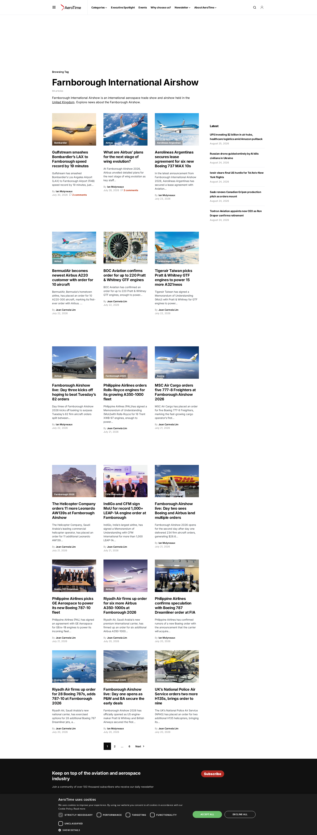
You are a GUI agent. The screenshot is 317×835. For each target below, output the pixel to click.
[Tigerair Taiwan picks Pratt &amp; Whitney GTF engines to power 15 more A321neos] (177, 248)
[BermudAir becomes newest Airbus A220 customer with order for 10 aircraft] (74, 248)
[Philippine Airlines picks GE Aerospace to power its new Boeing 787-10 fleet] (74, 576)
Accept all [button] (207, 814)
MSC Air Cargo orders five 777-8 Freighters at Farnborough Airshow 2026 (175, 392)
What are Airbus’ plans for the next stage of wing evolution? (123, 157)
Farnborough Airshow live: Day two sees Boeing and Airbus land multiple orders (175, 511)
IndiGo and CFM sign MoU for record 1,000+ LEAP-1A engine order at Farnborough (124, 511)
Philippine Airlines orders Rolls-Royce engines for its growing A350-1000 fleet (125, 392)
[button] (54, 7)
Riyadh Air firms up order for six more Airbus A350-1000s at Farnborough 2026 (125, 605)
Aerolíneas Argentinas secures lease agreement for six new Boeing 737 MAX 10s (174, 159)
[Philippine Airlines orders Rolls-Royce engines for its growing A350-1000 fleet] (125, 362)
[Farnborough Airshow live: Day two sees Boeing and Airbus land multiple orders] (177, 481)
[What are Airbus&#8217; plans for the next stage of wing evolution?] (125, 129)
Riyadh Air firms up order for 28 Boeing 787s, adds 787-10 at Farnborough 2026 (74, 696)
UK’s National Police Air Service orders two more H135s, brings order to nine (176, 696)
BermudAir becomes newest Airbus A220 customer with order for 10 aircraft (72, 277)
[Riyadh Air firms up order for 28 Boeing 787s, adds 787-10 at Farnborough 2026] (74, 666)
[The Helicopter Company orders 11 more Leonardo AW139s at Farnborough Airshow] (74, 481)
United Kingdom (63, 102)
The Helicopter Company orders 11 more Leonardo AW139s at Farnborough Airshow (74, 511)
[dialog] (158, 814)
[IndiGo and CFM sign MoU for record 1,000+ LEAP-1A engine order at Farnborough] (125, 481)
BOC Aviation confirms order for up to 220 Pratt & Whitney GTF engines (124, 275)
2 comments (79, 194)
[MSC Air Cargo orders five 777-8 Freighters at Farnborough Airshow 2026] (177, 362)
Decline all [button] (240, 814)
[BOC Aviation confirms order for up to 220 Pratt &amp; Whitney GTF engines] (125, 248)
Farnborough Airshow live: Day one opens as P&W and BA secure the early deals (123, 696)
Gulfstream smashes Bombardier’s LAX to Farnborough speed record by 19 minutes (70, 159)
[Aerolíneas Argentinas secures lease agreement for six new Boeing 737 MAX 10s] (177, 129)
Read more (79, 808)
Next (138, 746)
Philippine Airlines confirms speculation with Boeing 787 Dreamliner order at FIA (175, 605)
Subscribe (212, 774)
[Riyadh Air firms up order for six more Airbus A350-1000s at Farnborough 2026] (125, 576)
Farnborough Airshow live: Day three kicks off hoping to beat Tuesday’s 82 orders (74, 392)
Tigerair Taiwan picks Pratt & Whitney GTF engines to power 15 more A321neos (173, 277)
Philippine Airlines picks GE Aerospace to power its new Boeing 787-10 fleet (72, 605)
